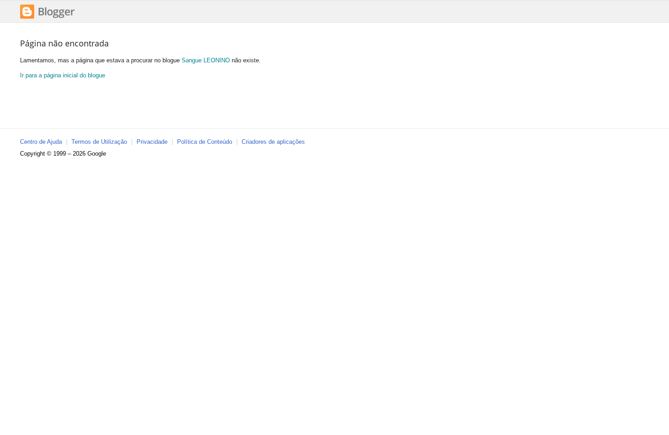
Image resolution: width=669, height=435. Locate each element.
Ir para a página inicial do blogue (62, 75)
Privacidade (152, 141)
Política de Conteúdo (204, 141)
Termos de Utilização (99, 141)
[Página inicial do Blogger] (47, 17)
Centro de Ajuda (41, 141)
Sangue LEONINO (206, 60)
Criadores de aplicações (273, 141)
